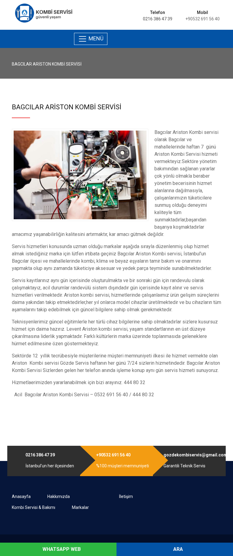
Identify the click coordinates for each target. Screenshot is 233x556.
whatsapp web (61, 549)
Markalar (80, 507)
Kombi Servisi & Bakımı (33, 507)
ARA (177, 549)
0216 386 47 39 (157, 18)
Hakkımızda (58, 496)
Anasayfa (21, 496)
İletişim (126, 496)
